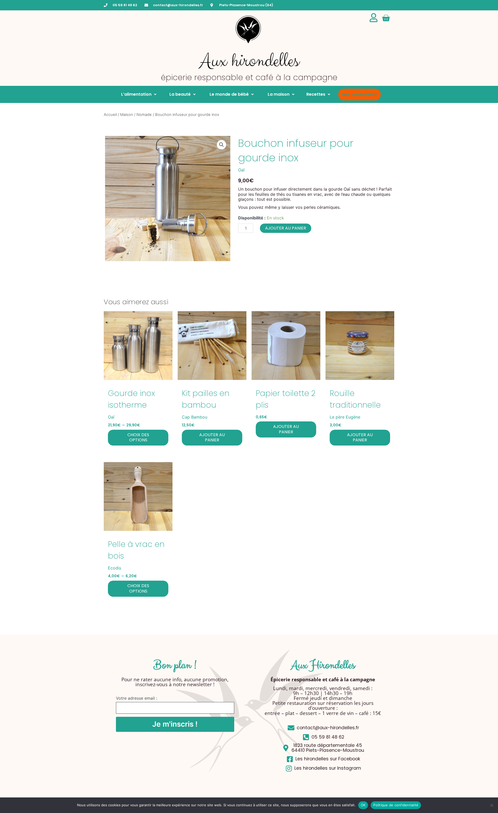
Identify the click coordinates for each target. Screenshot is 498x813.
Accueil (110, 114)
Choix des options (138, 437)
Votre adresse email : (136, 698)
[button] (221, 144)
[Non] (491, 805)
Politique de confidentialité (395, 805)
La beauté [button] (179, 94)
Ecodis (114, 568)
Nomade (144, 114)
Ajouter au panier (285, 228)
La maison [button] (277, 94)
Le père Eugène (345, 417)
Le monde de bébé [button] (228, 94)
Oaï (241, 169)
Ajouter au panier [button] (212, 437)
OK (363, 805)
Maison (126, 114)
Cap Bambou (194, 417)
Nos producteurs (359, 94)
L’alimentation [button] (136, 94)
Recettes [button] (315, 94)
